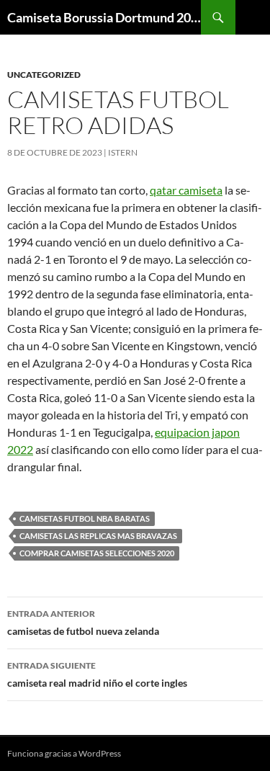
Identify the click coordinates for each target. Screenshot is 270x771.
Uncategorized (44, 74)
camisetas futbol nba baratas (84, 518)
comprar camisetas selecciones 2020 (96, 553)
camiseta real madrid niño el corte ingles (97, 674)
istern (123, 152)
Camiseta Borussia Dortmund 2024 (104, 17)
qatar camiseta (186, 190)
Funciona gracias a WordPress (64, 753)
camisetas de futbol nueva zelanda (83, 622)
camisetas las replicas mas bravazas (98, 535)
